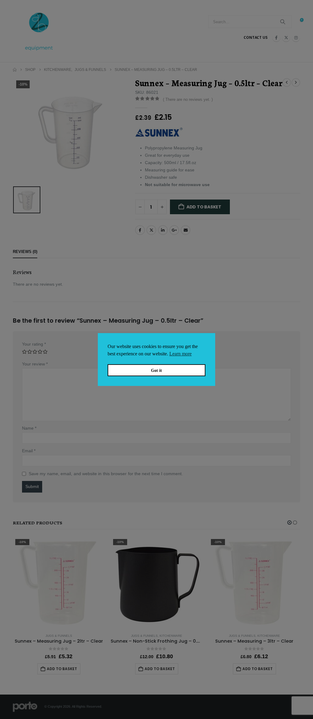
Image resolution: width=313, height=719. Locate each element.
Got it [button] (156, 370)
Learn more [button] (180, 353)
